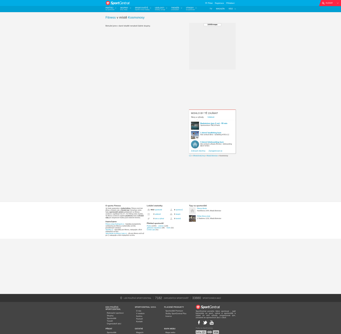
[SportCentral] (117, 3)
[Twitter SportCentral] (205, 322)
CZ (190, 156)
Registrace (219, 3)
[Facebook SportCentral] (199, 322)
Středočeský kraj (199, 156)
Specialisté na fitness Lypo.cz (116, 233)
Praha (149, 226)
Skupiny (110, 316)
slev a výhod (159, 219)
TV (211, 9)
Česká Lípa (151, 230)
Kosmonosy (136, 17)
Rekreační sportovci (115, 313)
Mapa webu (170, 332)
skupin (178, 214)
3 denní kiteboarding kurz (212, 142)
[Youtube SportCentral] (211, 322)
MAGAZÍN (220, 9)
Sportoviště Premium (174, 311)
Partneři (139, 319)
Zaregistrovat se (215, 151)
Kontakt (139, 321)
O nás (138, 311)
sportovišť (158, 210)
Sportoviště (111, 318)
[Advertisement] (212, 89)
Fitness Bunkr (202, 208)
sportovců (179, 210)
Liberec (161, 226)
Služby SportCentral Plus (175, 313)
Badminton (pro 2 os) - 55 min (213, 123)
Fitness (110, 17)
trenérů (178, 219)
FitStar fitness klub (203, 216)
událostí (158, 214)
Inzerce (168, 316)
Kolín (168, 228)
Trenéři (110, 321)
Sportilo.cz (109, 230)
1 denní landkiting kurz (210, 133)
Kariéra (139, 316)
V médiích (140, 313)
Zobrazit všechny (198, 151)
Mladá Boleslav (212, 156)
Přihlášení (230, 3)
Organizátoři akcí (114, 324)
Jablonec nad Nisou (154, 228)
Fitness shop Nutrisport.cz (114, 224)
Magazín (139, 332)
